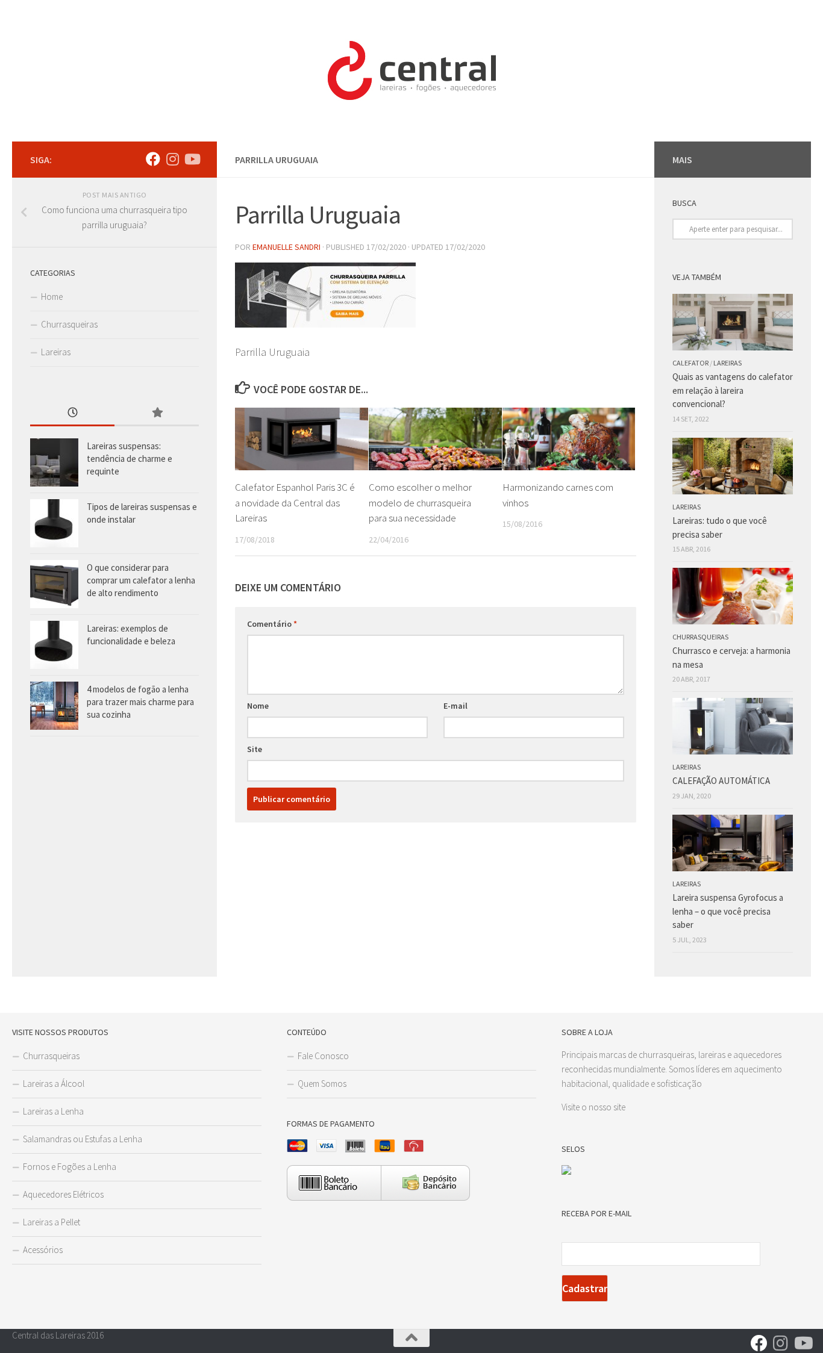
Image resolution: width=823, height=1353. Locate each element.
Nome (258, 705)
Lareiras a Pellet (51, 1222)
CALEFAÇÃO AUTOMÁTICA (721, 780)
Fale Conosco (323, 1056)
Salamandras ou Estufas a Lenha (82, 1139)
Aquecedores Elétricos (63, 1194)
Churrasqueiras (69, 324)
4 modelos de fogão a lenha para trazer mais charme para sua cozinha (140, 701)
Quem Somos (322, 1083)
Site (254, 749)
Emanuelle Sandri (286, 246)
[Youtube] (191, 159)
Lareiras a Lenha (53, 1111)
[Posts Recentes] (72, 413)
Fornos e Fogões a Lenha (69, 1166)
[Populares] (156, 413)
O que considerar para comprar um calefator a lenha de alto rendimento (141, 580)
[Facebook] (153, 159)
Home (52, 296)
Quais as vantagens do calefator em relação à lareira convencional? (732, 390)
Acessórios (43, 1249)
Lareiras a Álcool (53, 1083)
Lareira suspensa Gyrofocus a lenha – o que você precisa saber (727, 911)
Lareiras (55, 352)
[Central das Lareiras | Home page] (411, 70)
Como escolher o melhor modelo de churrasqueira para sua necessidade (420, 502)
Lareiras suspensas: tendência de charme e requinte (129, 458)
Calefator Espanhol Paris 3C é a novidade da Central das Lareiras (295, 502)
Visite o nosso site (593, 1107)
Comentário (272, 623)
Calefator (690, 362)
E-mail (455, 705)
